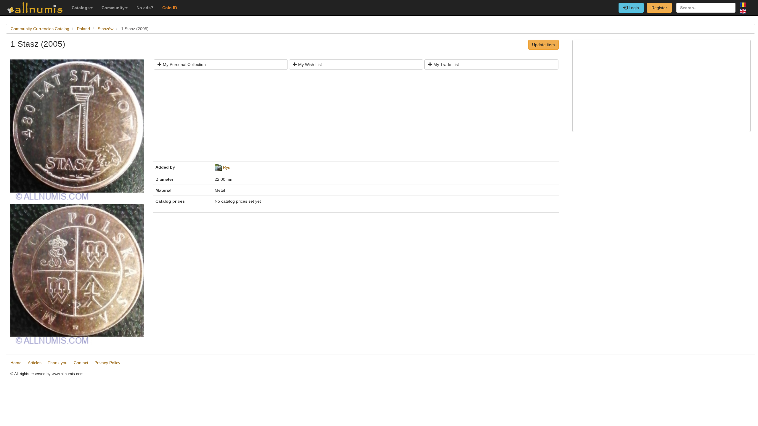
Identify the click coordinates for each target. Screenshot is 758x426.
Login (633, 7)
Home (16, 362)
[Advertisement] (333, 117)
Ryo (226, 167)
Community (113, 7)
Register (659, 7)
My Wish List (309, 64)
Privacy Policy (107, 362)
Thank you (58, 362)
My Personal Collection (184, 64)
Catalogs (81, 7)
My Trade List (445, 64)
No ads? (144, 7)
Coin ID (169, 7)
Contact (81, 362)
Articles (34, 362)
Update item (543, 44)
